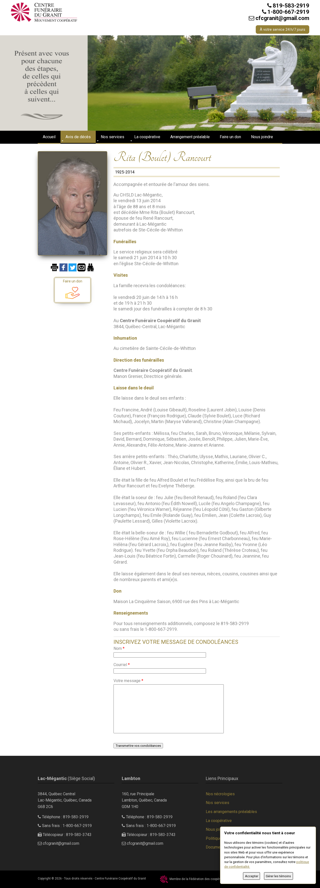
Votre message (128, 680)
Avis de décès (78, 136)
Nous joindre (262, 136)
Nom (119, 648)
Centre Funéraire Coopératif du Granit (120, 878)
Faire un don (230, 136)
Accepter (251, 876)
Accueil (49, 136)
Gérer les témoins (278, 876)
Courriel (122, 664)
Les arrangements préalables (231, 811)
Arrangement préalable (190, 136)
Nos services (112, 136)
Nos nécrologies (220, 794)
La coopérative (147, 136)
